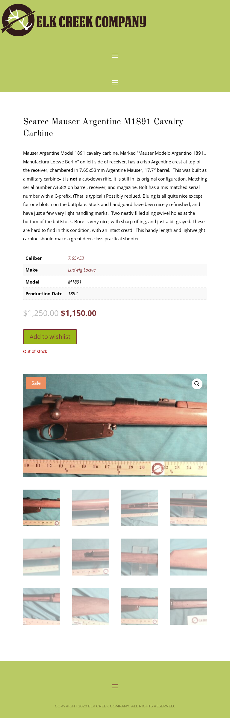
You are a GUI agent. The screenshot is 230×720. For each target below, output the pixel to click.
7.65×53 (76, 258)
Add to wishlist (50, 337)
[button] (197, 383)
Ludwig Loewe (82, 270)
